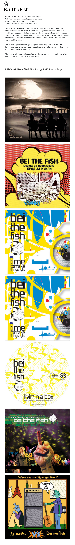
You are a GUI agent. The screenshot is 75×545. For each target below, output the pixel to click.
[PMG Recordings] (6, 3)
